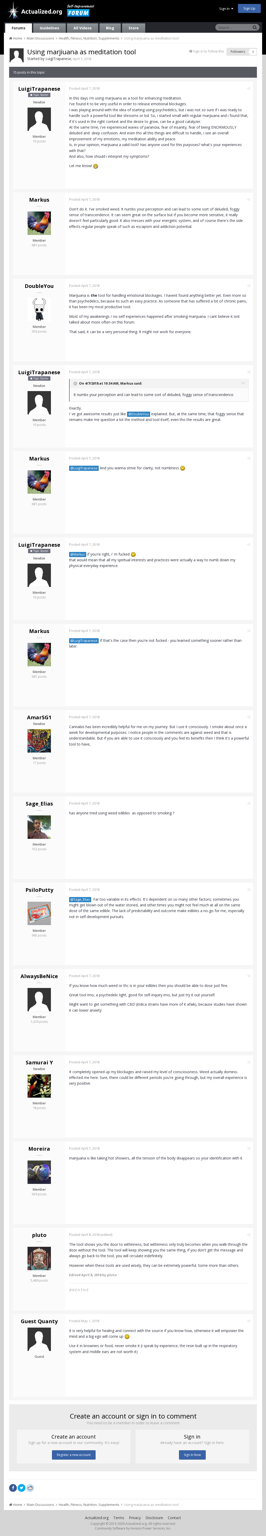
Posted (84, 88)
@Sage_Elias (80, 899)
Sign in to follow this (208, 51)
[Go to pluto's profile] (39, 1258)
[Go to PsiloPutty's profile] (39, 913)
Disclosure (154, 1517)
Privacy (135, 1517)
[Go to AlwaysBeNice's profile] (39, 999)
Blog (110, 27)
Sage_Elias (39, 803)
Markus (39, 199)
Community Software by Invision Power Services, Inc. (133, 1528)
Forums (18, 27)
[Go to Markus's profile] (39, 223)
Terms (118, 1517)
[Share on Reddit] (30, 1487)
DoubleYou (39, 285)
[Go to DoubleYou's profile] (39, 309)
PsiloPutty (39, 889)
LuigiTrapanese (58, 58)
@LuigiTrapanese (83, 468)
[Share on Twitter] (21, 1488)
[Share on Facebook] (13, 1488)
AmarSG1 (39, 717)
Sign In (225, 8)
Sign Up (249, 8)
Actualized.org (97, 1517)
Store (134, 27)
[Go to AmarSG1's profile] (39, 741)
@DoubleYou (138, 414)
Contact (174, 1517)
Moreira (39, 1148)
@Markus (77, 554)
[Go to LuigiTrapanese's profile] (17, 55)
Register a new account (74, 1455)
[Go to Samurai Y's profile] (39, 1086)
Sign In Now (192, 1455)
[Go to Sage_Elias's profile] (39, 827)
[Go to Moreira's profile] (39, 1172)
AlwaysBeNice (39, 976)
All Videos (83, 27)
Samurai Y (39, 1062)
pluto (39, 1234)
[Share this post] (248, 88)
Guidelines (49, 27)
